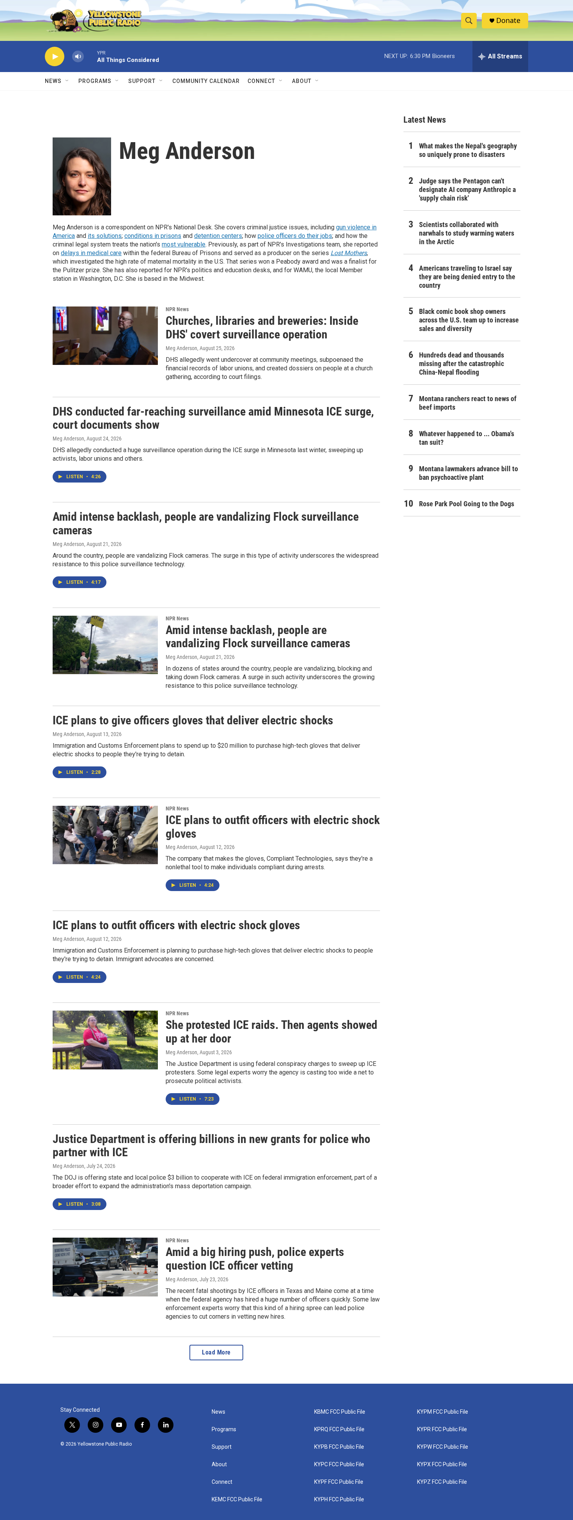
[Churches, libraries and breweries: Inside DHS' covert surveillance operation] (105, 335)
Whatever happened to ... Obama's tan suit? (466, 438)
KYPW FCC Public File (442, 1447)
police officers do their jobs (295, 236)
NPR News (177, 309)
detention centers (218, 236)
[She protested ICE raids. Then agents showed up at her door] (105, 1040)
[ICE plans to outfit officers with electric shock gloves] (105, 835)
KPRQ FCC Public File (339, 1429)
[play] (54, 56)
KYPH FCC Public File (339, 1499)
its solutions (105, 236)
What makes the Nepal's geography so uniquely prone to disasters (468, 150)
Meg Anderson (181, 348)
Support (142, 81)
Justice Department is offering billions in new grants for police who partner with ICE (211, 1145)
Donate (508, 20)
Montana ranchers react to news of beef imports (467, 403)
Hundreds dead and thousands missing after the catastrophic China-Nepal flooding (461, 363)
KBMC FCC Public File (339, 1412)
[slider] (90, 56)
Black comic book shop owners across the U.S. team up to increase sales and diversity (469, 320)
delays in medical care (91, 253)
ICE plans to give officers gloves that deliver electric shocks (193, 720)
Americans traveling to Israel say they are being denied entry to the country (467, 276)
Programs (94, 81)
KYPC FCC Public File (339, 1464)
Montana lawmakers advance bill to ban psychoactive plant (468, 473)
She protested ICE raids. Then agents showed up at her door (271, 1031)
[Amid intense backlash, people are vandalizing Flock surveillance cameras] (105, 645)
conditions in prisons (152, 236)
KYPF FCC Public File (338, 1482)
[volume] (78, 56)
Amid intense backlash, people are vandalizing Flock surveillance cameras (206, 523)
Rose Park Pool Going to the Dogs (466, 504)
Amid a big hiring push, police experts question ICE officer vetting (255, 1258)
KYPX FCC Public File (442, 1464)
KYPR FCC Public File (442, 1429)
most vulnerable (183, 244)
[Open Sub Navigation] (67, 81)
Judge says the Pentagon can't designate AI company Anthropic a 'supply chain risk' (467, 189)
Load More (216, 1352)
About (219, 1464)
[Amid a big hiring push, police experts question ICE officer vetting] (105, 1267)
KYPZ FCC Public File (442, 1482)
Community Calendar (206, 81)
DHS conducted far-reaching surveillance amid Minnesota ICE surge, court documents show (213, 418)
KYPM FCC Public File (442, 1412)
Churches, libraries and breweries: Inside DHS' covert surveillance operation (262, 327)
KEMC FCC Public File (237, 1499)
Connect (261, 81)
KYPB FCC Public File (339, 1447)
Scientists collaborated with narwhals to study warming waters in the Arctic (466, 233)
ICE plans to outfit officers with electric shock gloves (273, 826)
